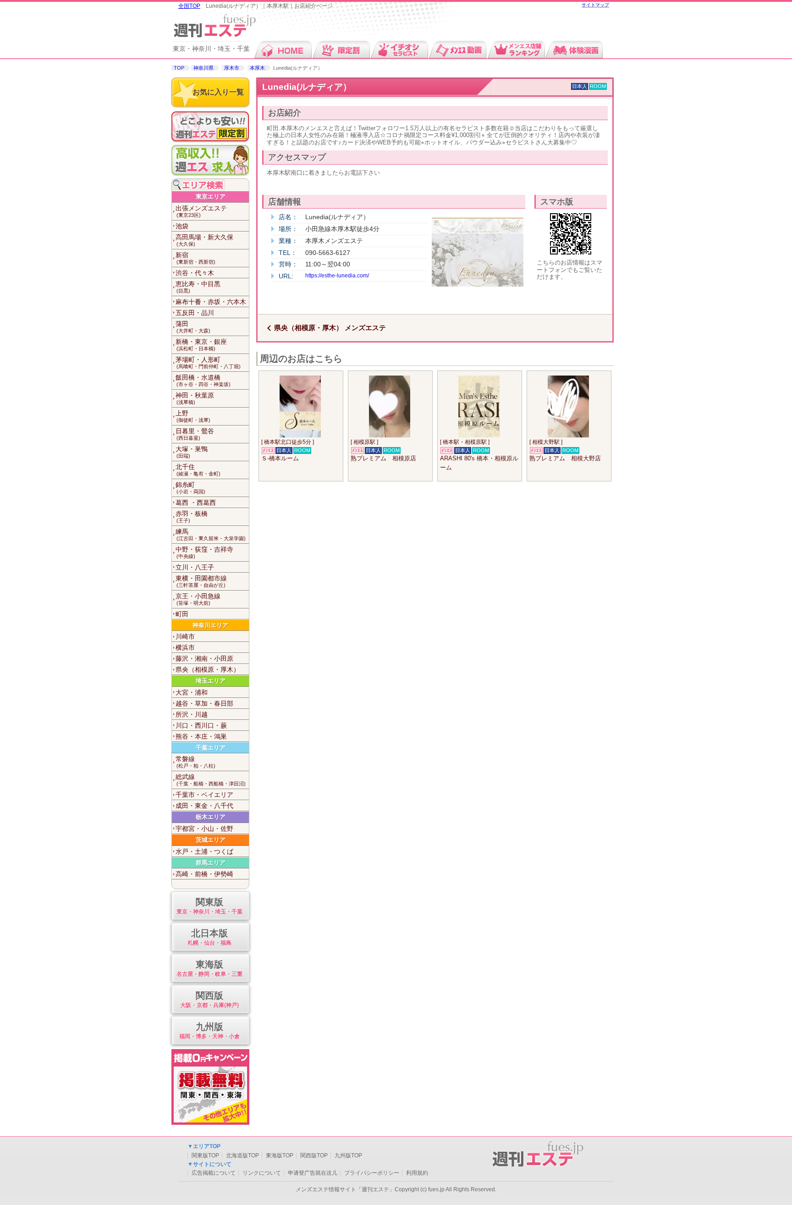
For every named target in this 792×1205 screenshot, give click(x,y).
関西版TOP (314, 1155)
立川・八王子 (195, 567)
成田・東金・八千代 (204, 805)
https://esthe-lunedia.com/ (337, 275)
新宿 (195, 258)
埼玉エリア (211, 680)
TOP (179, 68)
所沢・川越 (192, 714)
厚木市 (231, 68)
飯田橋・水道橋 (203, 380)
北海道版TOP (242, 1155)
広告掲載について (214, 1173)
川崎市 (185, 636)
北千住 (198, 469)
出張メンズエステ (201, 211)
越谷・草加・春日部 (204, 703)
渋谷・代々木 (195, 272)
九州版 (209, 1030)
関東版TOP (205, 1155)
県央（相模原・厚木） (208, 669)
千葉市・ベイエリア (204, 794)
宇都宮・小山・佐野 (204, 828)
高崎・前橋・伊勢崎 (204, 874)
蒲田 (193, 326)
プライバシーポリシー (371, 1173)
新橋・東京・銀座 (201, 344)
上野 (193, 416)
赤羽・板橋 (192, 516)
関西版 (209, 999)
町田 (182, 614)
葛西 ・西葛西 (196, 502)
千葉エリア (211, 747)
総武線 (211, 779)
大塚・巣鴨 (192, 452)
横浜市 (185, 647)
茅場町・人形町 (208, 362)
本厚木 (257, 68)
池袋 (182, 226)
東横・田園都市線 (201, 581)
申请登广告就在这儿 (312, 1173)
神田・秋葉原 (195, 398)
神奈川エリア (210, 625)
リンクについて (261, 1173)
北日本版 (209, 936)
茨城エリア (211, 839)
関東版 (209, 905)
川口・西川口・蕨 (201, 725)
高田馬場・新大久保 (204, 240)
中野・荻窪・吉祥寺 (204, 552)
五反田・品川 (195, 312)
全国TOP (189, 6)
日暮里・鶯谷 (195, 434)
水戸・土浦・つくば (204, 851)
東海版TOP (279, 1155)
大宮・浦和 (192, 692)
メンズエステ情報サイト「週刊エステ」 (345, 1189)
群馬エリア (211, 862)
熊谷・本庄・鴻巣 (201, 736)
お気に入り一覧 (218, 92)
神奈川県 (203, 68)
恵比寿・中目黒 (198, 286)
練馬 (211, 534)
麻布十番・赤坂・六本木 (211, 301)
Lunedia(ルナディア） (307, 87)
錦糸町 (190, 487)
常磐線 (195, 761)
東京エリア (211, 196)
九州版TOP (348, 1155)
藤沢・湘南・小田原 (204, 658)
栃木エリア (211, 816)
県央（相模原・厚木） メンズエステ (330, 328)
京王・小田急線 (198, 599)
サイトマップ (595, 4)
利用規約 (417, 1173)
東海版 (209, 968)
